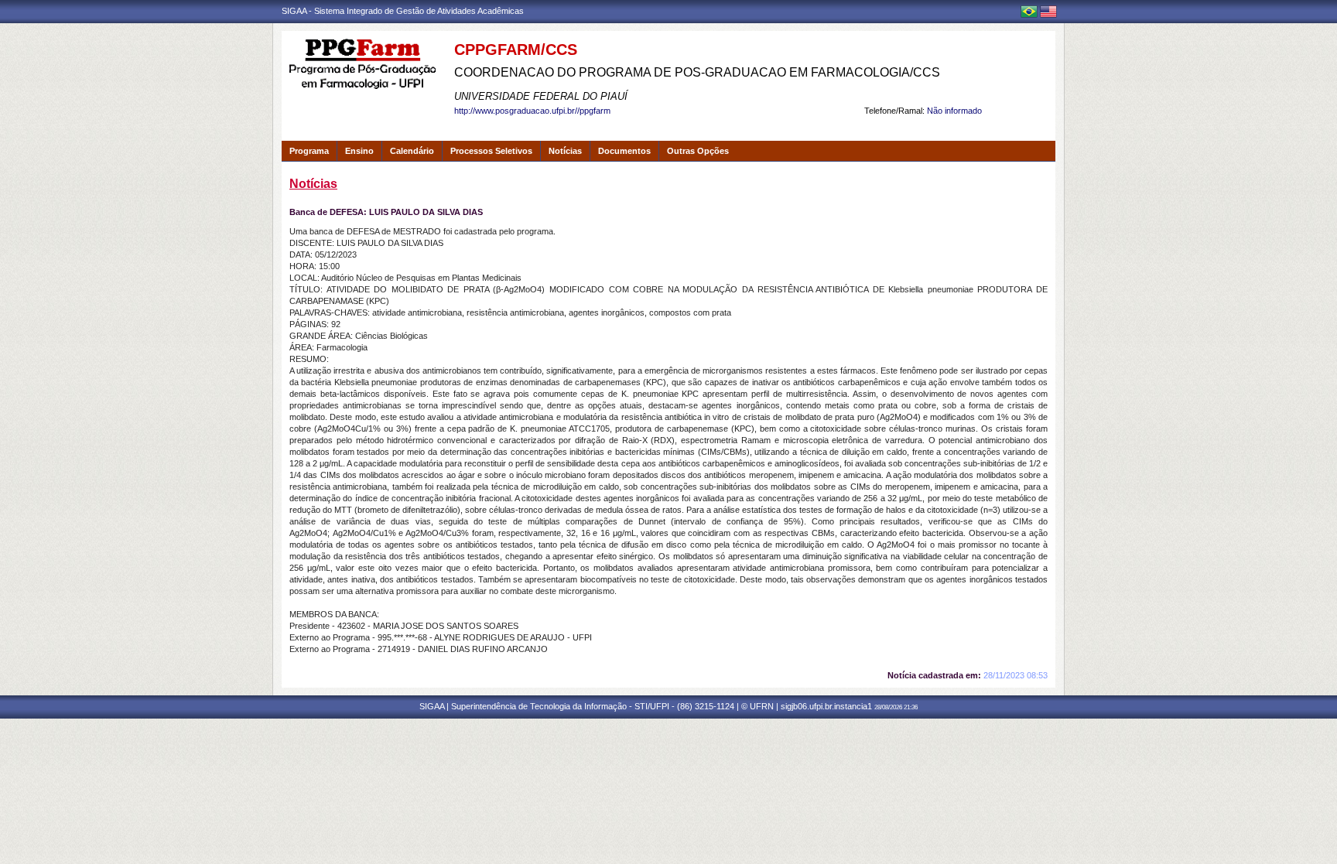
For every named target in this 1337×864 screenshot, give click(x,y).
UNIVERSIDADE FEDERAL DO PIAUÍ (540, 96)
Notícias (565, 150)
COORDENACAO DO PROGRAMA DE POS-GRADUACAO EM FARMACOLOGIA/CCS (697, 72)
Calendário (412, 150)
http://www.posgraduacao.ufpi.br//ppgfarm (532, 110)
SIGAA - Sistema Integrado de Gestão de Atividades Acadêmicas (403, 10)
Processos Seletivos (491, 150)
